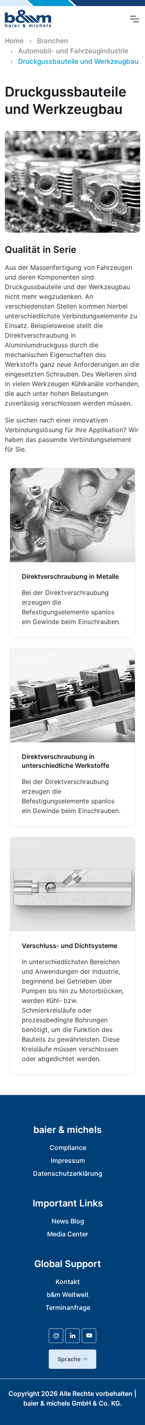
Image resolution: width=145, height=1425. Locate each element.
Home (14, 41)
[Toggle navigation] (134, 19)
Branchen (52, 41)
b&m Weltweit (68, 1294)
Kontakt (68, 1282)
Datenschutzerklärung (67, 1173)
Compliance (68, 1147)
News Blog (68, 1221)
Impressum (68, 1160)
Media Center (67, 1234)
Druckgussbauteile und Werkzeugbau (78, 61)
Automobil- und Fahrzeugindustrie (73, 51)
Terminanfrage (68, 1307)
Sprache (69, 1359)
